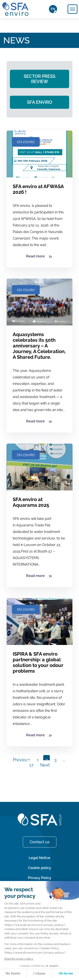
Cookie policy (39, 868)
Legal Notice (39, 858)
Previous (21, 759)
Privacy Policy (39, 878)
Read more (36, 256)
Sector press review (39, 79)
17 (31, 765)
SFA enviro (39, 102)
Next (45, 765)
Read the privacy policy (18, 958)
